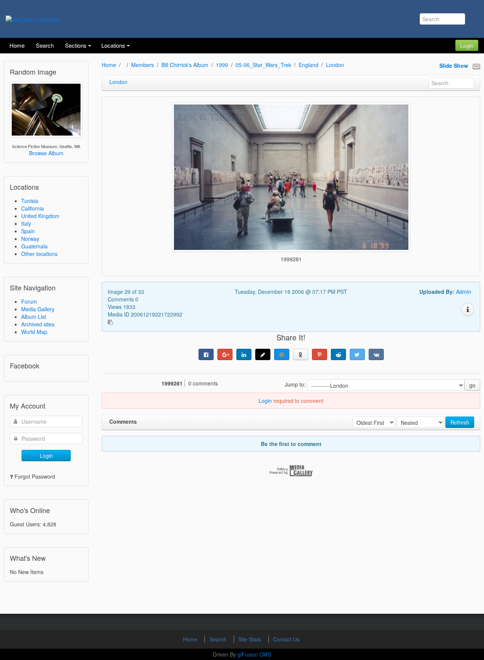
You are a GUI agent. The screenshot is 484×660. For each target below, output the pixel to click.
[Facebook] (206, 354)
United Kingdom (40, 216)
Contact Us (286, 639)
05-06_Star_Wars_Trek (263, 65)
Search (218, 639)
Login (466, 45)
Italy (26, 223)
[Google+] (225, 354)
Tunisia (29, 200)
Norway (30, 238)
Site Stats (250, 639)
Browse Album (46, 153)
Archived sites (37, 324)
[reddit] (338, 354)
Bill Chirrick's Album (184, 65)
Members (142, 65)
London (335, 65)
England (308, 65)
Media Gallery (37, 309)
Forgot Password (34, 476)
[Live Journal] (262, 354)
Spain (28, 231)
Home (109, 65)
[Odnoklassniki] (300, 354)
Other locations (39, 253)
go (472, 385)
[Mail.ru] (281, 354)
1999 (222, 65)
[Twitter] (357, 354)
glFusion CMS (254, 654)
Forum (29, 301)
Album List (33, 316)
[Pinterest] (319, 354)
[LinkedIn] (243, 354)
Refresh (459, 422)
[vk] (376, 354)
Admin (463, 291)
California (32, 208)
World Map (34, 331)
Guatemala (34, 246)
